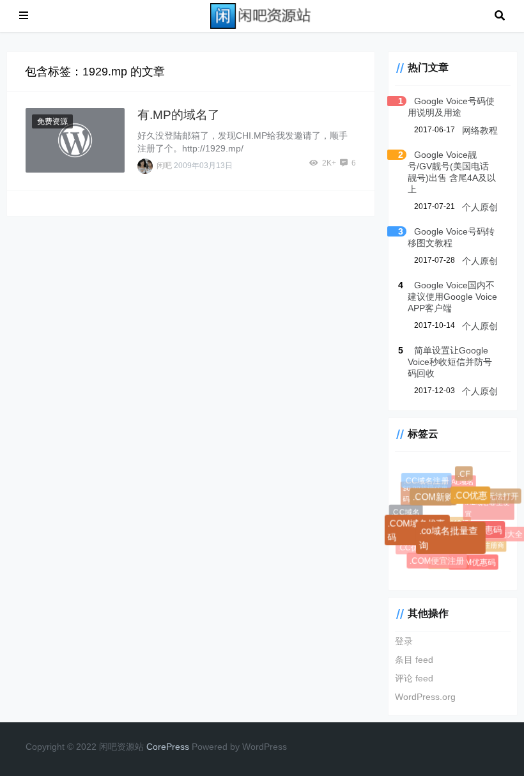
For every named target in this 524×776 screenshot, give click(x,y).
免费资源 (52, 121)
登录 (404, 641)
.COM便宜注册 (437, 561)
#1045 (457, 521)
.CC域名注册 (426, 480)
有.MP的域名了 (178, 114)
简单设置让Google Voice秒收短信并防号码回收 (450, 361)
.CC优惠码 (415, 547)
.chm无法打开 (494, 496)
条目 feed (414, 660)
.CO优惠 (472, 497)
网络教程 (480, 130)
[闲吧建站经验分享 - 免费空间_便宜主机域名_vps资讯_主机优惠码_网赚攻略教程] (261, 15)
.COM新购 (434, 498)
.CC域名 (405, 512)
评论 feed (414, 678)
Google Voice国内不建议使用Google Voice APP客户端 (452, 296)
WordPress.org (425, 697)
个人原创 (480, 207)
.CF (464, 474)
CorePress (167, 746)
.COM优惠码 (474, 562)
